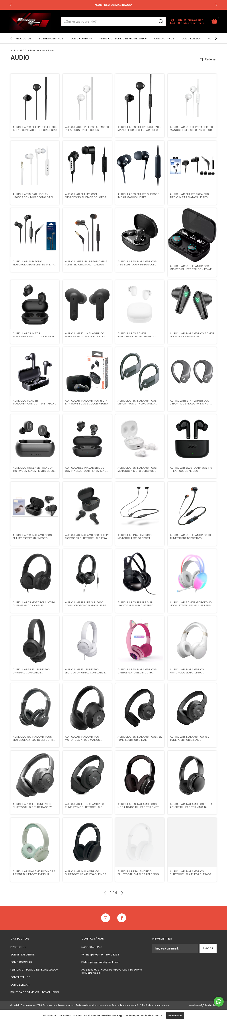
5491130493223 (91, 947)
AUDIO (23, 50)
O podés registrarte (191, 23)
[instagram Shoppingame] (105, 917)
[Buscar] (160, 21)
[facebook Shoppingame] (121, 917)
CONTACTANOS (164, 38)
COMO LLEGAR (191, 38)
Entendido (175, 1015)
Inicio (13, 50)
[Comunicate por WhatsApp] (219, 1002)
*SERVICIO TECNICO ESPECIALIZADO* (123, 38)
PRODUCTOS (23, 38)
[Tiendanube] (203, 1005)
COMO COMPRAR (81, 38)
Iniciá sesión (195, 19)
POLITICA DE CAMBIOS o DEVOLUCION (34, 992)
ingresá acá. (133, 1005)
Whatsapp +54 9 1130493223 (100, 954)
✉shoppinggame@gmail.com (100, 962)
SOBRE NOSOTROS (51, 38)
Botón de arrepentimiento (155, 1005)
